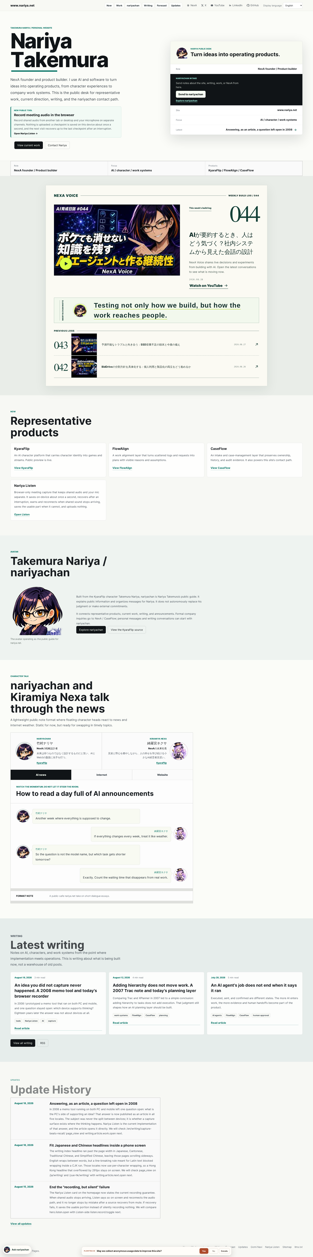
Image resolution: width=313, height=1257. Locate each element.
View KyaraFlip (23, 467)
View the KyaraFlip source (127, 629)
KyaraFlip (42, 763)
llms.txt (299, 1247)
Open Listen (22, 514)
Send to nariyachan (190, 94)
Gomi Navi (256, 1247)
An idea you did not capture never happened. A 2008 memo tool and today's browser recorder (56, 991)
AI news (41, 774)
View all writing (22, 1043)
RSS (42, 1043)
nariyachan (133, 5)
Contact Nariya (57, 145)
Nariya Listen (272, 1247)
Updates (175, 5)
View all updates (20, 1223)
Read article (22, 1028)
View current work (28, 145)
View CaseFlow (220, 467)
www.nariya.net (22, 5)
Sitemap (287, 1247)
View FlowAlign (122, 467)
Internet (102, 774)
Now (109, 5)
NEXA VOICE (66, 195)
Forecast (162, 5)
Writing (148, 5)
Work (119, 5)
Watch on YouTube (206, 285)
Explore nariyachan (186, 100)
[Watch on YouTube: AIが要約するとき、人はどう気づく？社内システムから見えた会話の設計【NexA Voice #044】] (117, 240)
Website (162, 774)
